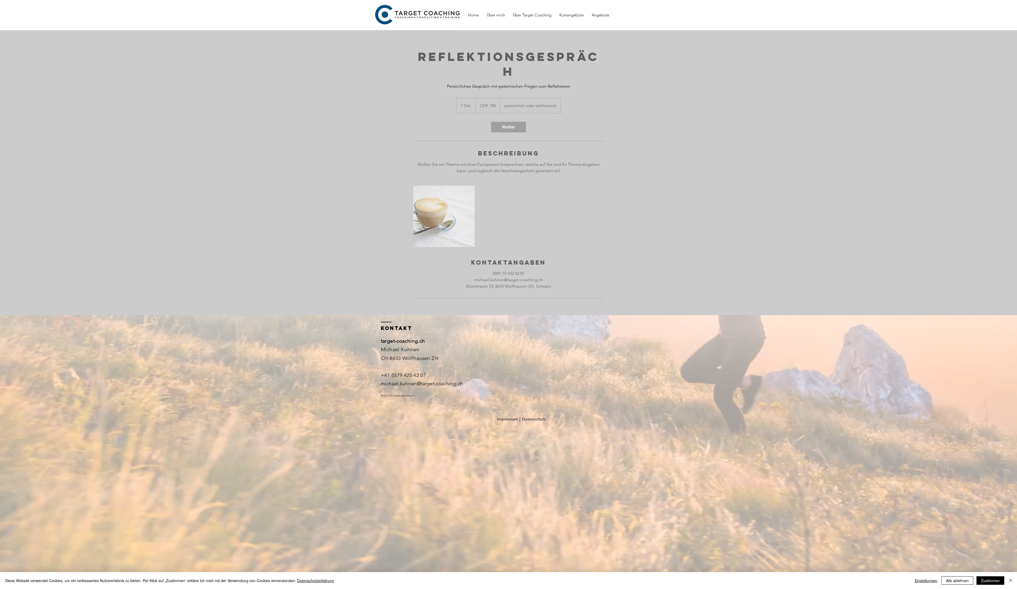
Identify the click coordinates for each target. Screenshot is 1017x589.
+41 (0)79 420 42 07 (403, 375)
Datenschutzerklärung (315, 580)
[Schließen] (1010, 580)
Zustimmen (990, 580)
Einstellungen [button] (926, 580)
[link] (508, 127)
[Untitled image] (444, 216)
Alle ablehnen (957, 580)
